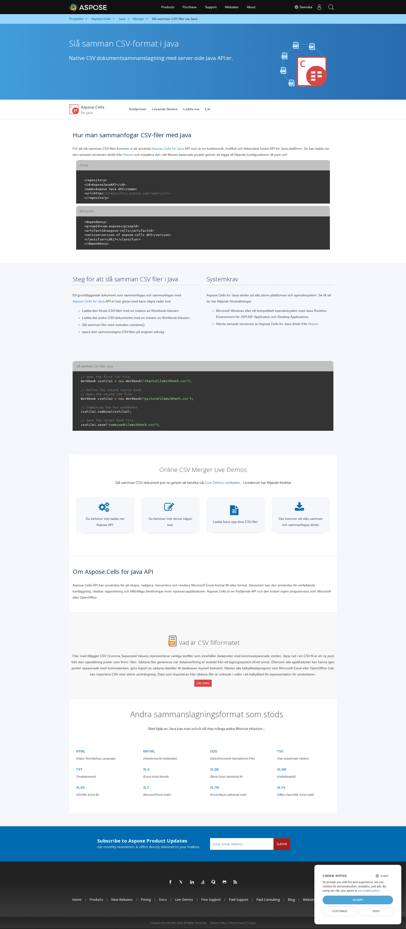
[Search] (331, 7)
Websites (231, 7)
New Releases (122, 899)
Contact (251, 922)
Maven (128, 155)
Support (211, 7)
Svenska (305, 7)
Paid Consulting (268, 899)
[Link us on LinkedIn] (192, 882)
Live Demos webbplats (222, 483)
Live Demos (184, 899)
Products (167, 7)
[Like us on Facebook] (171, 882)
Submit (282, 844)
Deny (376, 911)
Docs (163, 899)
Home (77, 899)
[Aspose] (88, 7)
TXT (79, 769)
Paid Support (238, 899)
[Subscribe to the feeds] (235, 882)
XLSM (281, 769)
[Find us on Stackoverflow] (203, 882)
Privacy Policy (218, 922)
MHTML (149, 751)
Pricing (146, 899)
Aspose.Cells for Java (168, 148)
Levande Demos (165, 109)
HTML (81, 751)
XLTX (281, 787)
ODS (213, 751)
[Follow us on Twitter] (181, 882)
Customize (339, 911)
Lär (207, 109)
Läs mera (203, 683)
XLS (146, 769)
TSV (280, 751)
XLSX (80, 787)
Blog (291, 899)
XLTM (214, 787)
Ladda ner (191, 109)
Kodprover (137, 109)
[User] (319, 7)
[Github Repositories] (225, 882)
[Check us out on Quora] (214, 882)
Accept (358, 899)
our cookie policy (368, 890)
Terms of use (236, 922)
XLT (146, 787)
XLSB (214, 769)
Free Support (211, 899)
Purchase (190, 7)
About (251, 7)
